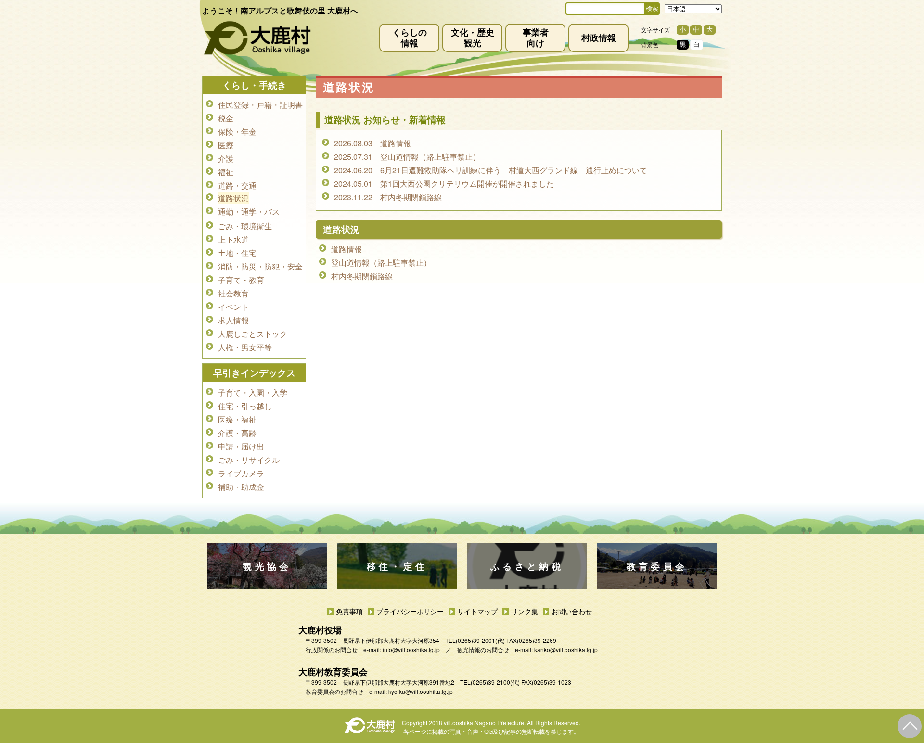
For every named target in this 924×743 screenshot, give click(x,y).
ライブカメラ (241, 473)
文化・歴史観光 (472, 37)
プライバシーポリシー (410, 611)
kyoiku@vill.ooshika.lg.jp (420, 691)
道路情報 (346, 249)
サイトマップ (477, 611)
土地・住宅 (237, 252)
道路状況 (233, 198)
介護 (225, 158)
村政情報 (598, 37)
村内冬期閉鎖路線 (362, 276)
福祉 (225, 172)
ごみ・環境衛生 (245, 225)
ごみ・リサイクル (249, 459)
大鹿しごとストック (252, 333)
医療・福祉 (237, 419)
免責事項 (349, 611)
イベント (233, 306)
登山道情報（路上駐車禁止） (381, 262)
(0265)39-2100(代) (495, 682)
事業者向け (536, 37)
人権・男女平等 (245, 347)
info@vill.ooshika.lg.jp (411, 649)
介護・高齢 (237, 432)
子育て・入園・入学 (252, 392)
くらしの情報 (409, 37)
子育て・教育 (241, 279)
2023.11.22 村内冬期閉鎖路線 (388, 197)
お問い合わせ (572, 611)
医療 (225, 145)
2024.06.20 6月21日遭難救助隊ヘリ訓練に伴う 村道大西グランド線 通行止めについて (490, 170)
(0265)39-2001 (475, 640)
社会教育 (233, 293)
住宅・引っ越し (245, 405)
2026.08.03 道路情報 (372, 143)
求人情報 (233, 320)
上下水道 (233, 239)
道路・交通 (237, 185)
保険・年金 (237, 131)
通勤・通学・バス (249, 211)
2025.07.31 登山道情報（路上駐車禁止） (407, 156)
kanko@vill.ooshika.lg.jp (566, 649)
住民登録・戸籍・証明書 (260, 104)
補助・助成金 (241, 486)
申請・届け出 (241, 446)
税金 (225, 118)
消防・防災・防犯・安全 (260, 266)
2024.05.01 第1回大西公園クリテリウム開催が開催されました (444, 183)
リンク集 (524, 611)
